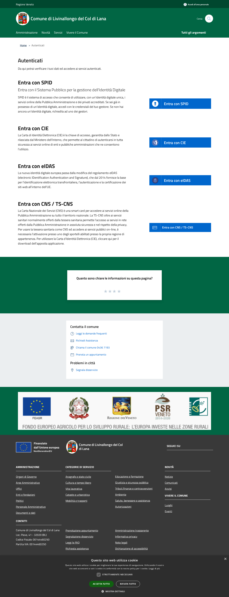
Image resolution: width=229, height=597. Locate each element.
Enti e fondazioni (25, 495)
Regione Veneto (25, 4)
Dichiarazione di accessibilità (131, 549)
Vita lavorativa (74, 489)
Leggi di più (154, 568)
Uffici (19, 489)
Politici (20, 501)
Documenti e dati (25, 513)
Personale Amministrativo (31, 507)
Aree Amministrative (28, 483)
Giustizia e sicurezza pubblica (131, 483)
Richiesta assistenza (77, 549)
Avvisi (168, 489)
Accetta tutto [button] (101, 583)
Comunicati (171, 483)
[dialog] (114, 576)
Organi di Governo (26, 477)
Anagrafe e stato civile (78, 477)
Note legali (121, 543)
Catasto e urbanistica (78, 495)
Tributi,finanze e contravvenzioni (134, 489)
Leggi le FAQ (73, 543)
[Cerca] (209, 19)
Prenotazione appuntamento (82, 530)
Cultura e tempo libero (78, 483)
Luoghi (169, 505)
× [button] (225, 559)
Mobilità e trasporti (76, 501)
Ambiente (120, 495)
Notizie (169, 477)
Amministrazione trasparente (132, 530)
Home (23, 45)
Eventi (168, 511)
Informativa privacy (126, 536)
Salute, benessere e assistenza (132, 501)
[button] (114, 591)
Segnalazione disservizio (79, 536)
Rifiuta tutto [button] (128, 583)
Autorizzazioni (123, 507)
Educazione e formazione (129, 476)
